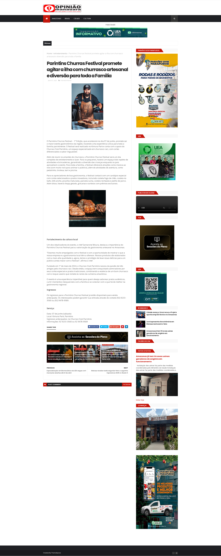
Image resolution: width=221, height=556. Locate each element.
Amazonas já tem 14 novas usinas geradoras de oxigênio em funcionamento (159, 333)
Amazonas (56, 18)
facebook (126, 384)
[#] (173, 553)
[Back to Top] (176, 553)
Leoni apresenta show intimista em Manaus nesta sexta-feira (160, 323)
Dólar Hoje (140, 400)
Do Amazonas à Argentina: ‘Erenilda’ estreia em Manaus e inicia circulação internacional (60, 356)
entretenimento (60, 53)
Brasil (67, 18)
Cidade (77, 18)
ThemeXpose (56, 553)
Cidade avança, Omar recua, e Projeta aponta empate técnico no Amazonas (161, 313)
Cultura (87, 18)
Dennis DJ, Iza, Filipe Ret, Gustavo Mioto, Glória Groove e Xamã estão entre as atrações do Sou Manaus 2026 (87, 355)
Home (49, 53)
